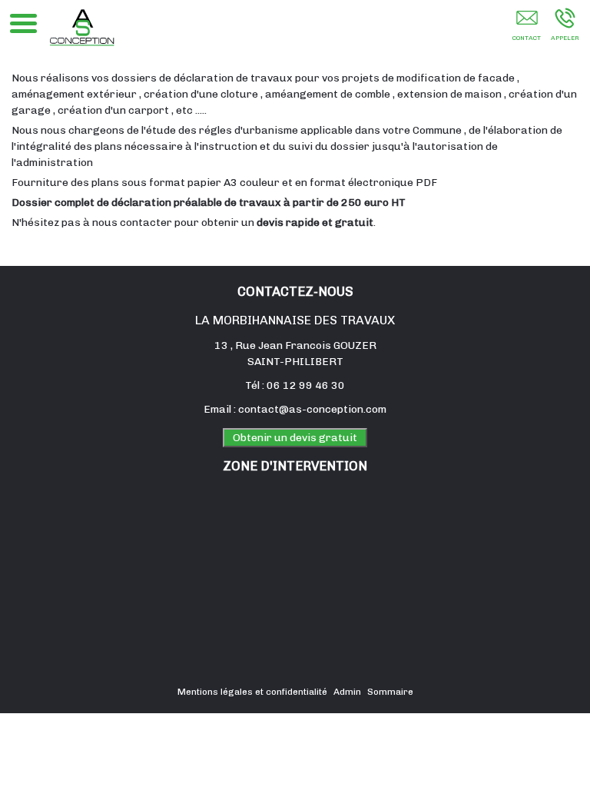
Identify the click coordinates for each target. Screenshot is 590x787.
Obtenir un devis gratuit (295, 437)
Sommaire (390, 691)
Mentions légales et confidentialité (252, 691)
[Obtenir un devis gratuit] (526, 28)
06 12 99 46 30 (306, 385)
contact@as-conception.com (312, 409)
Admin (347, 691)
